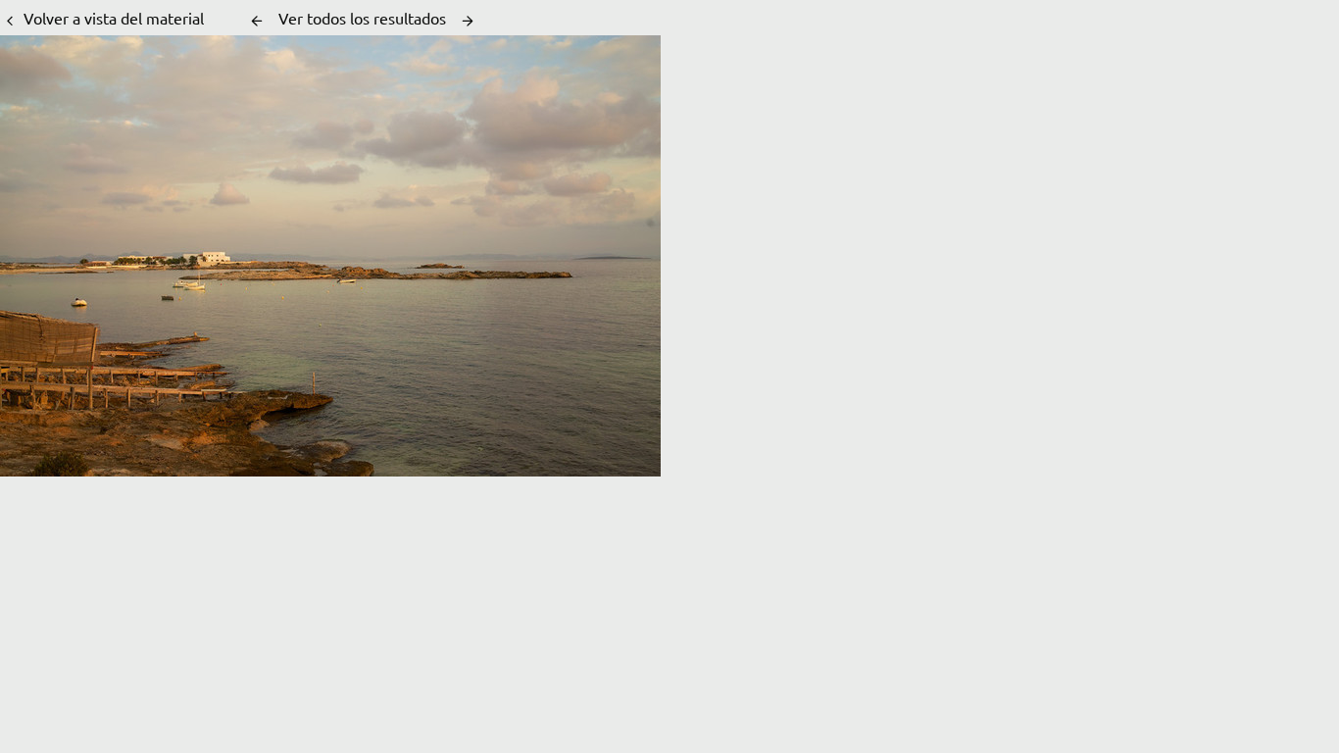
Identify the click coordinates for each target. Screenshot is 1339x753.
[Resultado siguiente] (467, 20)
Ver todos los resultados (362, 17)
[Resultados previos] (257, 20)
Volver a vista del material (114, 17)
